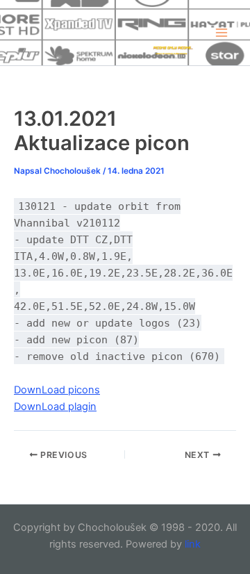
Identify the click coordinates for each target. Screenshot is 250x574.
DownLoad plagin (55, 406)
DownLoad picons (57, 390)
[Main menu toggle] (221, 32)
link (193, 544)
